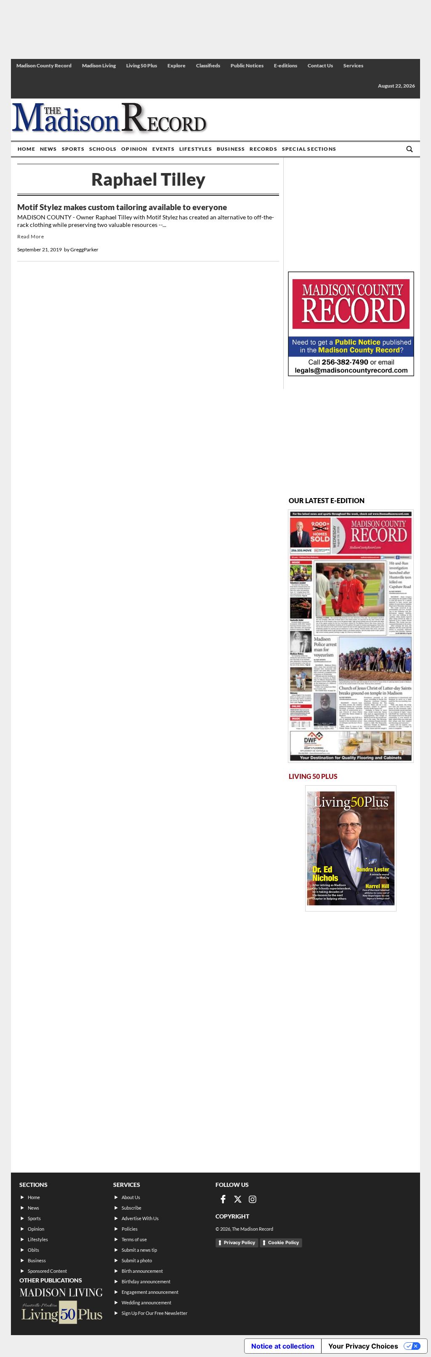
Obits (33, 1250)
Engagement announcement (150, 1292)
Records (263, 149)
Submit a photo (137, 1260)
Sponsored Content (47, 1271)
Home (26, 149)
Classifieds (208, 65)
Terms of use (134, 1239)
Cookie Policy (283, 1242)
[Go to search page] (409, 149)
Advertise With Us (140, 1218)
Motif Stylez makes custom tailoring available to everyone (122, 207)
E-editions (285, 65)
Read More (30, 236)
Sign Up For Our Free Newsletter (154, 1313)
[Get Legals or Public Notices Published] (351, 374)
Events (163, 149)
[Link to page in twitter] (238, 1199)
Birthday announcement (146, 1281)
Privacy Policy (239, 1242)
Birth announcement (142, 1271)
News (48, 149)
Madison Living (99, 65)
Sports (73, 149)
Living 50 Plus (141, 65)
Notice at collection (282, 1346)
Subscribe (131, 1207)
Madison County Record (44, 65)
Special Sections (309, 149)
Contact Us (320, 65)
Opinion (134, 149)
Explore (177, 65)
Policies (130, 1229)
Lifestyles (195, 149)
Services (353, 65)
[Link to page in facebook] (223, 1199)
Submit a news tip (139, 1250)
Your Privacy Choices (363, 1346)
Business (231, 149)
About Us (131, 1197)
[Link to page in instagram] (252, 1199)
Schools (103, 149)
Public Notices (247, 65)
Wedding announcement (146, 1302)
